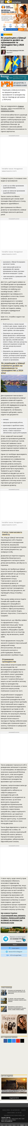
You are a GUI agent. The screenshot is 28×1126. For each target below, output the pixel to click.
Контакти (23, 1110)
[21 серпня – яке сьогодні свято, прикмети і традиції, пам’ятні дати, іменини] (4, 1001)
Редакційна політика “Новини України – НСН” (14, 1115)
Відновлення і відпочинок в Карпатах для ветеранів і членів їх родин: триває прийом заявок (17, 1008)
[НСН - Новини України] (14, 938)
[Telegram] (10, 1041)
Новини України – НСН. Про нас (14, 1112)
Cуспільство (9, 34)
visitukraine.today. (7, 111)
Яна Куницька (14, 50)
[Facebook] (5, 1041)
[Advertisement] (14, 152)
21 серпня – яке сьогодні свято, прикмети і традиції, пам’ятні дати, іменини (17, 1000)
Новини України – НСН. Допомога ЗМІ (11, 1110)
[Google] (14, 1041)
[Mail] (22, 1041)
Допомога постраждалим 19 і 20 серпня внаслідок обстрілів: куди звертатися (16, 992)
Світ (2, 34)
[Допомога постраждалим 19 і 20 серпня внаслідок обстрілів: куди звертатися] (4, 993)
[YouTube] (18, 1041)
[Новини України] (13, 1)
